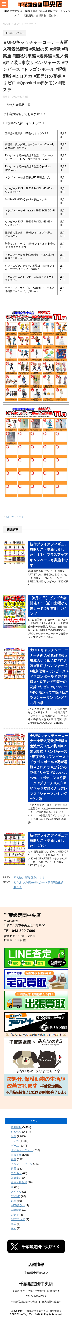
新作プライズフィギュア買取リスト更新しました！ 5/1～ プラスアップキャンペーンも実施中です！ (49, 554)
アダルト (16, 1173)
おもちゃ (16, 1131)
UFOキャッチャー (16, 517)
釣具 (13, 1200)
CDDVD (15, 1196)
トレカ (15, 1140)
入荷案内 (16, 1177)
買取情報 (16, 1127)
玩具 (13, 1136)
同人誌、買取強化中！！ (29, 877)
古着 (13, 1159)
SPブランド (18, 1219)
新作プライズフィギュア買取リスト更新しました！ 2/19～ (49, 840)
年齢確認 (16, 1210)
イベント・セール (21, 1163)
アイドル (16, 1191)
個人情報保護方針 (51, 1301)
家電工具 (16, 1154)
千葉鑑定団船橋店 (36, 1273)
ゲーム (15, 1145)
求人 (13, 1228)
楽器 (13, 1223)
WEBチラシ (18, 1205)
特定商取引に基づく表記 (24, 1301)
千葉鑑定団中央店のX (40, 1247)
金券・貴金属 (19, 1182)
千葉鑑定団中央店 (36, 1283)
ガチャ (15, 1214)
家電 (13, 1168)
